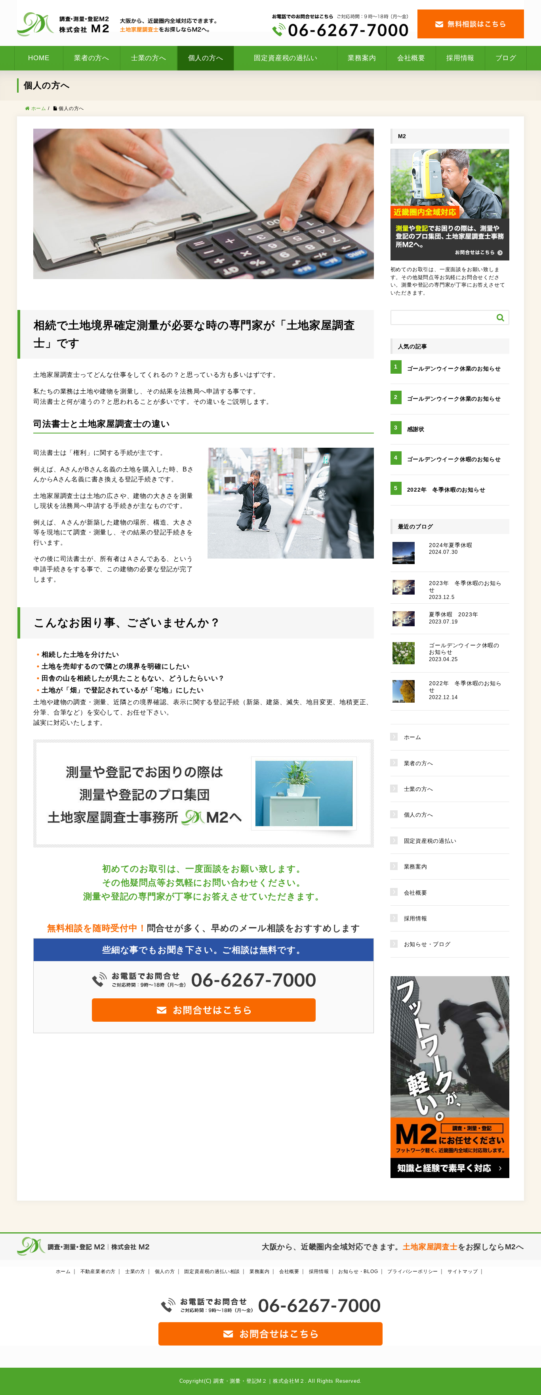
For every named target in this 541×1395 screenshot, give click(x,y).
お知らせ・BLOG (358, 1271)
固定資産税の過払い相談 (212, 1271)
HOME (38, 58)
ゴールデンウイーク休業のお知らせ (454, 368)
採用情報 (460, 58)
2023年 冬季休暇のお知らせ (465, 586)
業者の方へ (91, 58)
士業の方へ (148, 58)
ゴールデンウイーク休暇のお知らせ (454, 459)
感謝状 (416, 429)
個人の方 (165, 1271)
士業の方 (135, 1271)
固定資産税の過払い (285, 58)
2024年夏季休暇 (450, 545)
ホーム (412, 737)
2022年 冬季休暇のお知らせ (446, 490)
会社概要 (411, 58)
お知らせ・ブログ (427, 944)
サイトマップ (463, 1271)
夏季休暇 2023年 (453, 614)
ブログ (505, 58)
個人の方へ (205, 58)
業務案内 (362, 58)
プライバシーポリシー (412, 1271)
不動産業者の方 (98, 1271)
